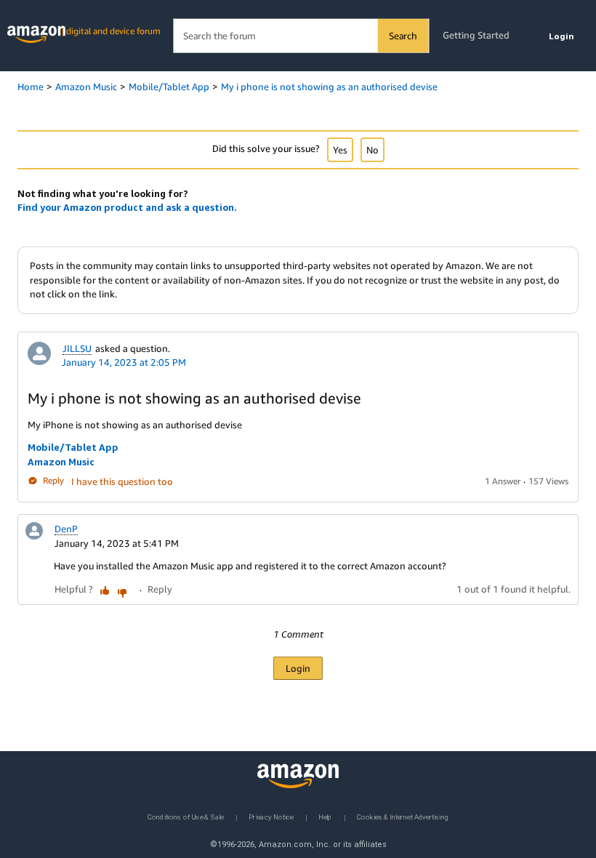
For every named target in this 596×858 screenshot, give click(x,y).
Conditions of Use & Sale (186, 816)
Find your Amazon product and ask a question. (127, 207)
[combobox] (300, 36)
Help (325, 816)
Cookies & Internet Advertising (402, 816)
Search (403, 35)
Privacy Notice (271, 816)
